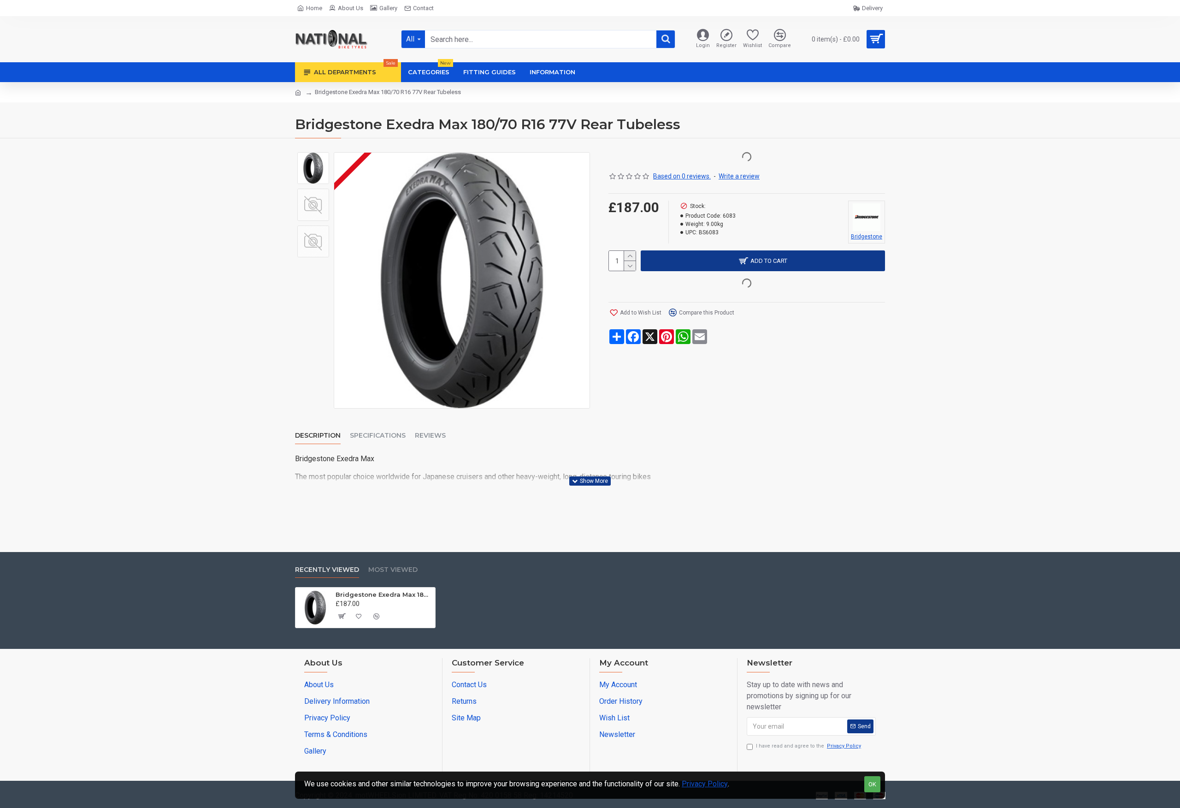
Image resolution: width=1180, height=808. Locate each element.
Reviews (430, 436)
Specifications (378, 436)
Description (318, 436)
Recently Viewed (327, 570)
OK (872, 784)
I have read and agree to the (808, 746)
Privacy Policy (705, 783)
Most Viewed (393, 570)
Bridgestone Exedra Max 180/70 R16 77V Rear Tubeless (384, 594)
